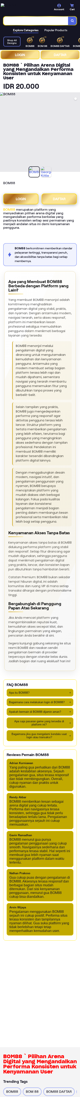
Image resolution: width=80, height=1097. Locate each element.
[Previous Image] (3, 133)
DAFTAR (60, 55)
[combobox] (35, 21)
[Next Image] (76, 133)
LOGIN (20, 55)
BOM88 (9, 209)
